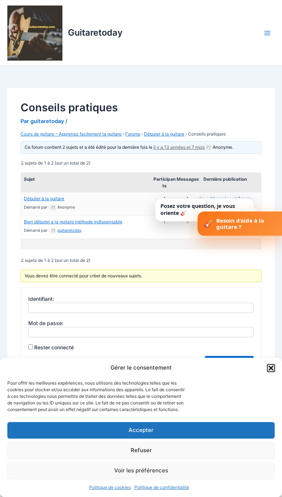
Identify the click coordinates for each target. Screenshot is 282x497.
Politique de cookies (110, 487)
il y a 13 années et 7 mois (179, 147)
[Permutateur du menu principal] (267, 32)
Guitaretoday (95, 32)
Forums (132, 134)
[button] (271, 368)
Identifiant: (41, 299)
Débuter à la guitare (164, 134)
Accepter (141, 429)
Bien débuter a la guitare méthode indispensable (73, 221)
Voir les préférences (141, 470)
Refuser (141, 450)
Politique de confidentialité (161, 487)
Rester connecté (54, 347)
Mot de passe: (46, 323)
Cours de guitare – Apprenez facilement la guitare (71, 134)
